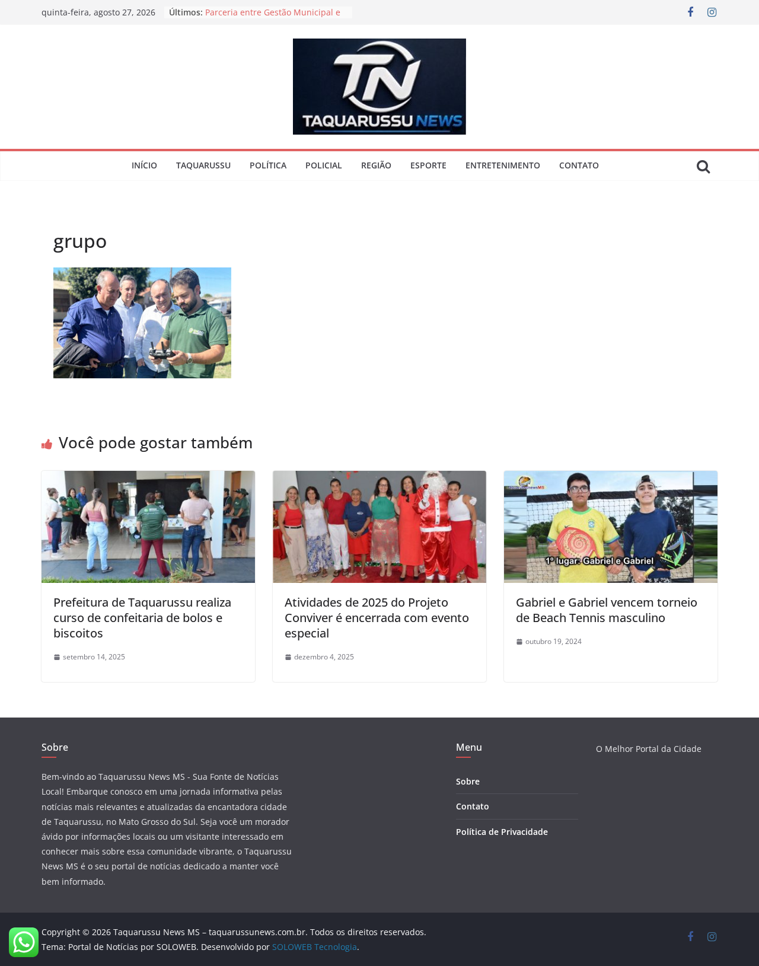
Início (144, 165)
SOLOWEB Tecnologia (314, 946)
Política (268, 165)
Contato (579, 165)
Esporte (428, 165)
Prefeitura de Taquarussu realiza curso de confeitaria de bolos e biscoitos (142, 617)
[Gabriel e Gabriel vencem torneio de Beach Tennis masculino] (610, 479)
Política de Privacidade (502, 831)
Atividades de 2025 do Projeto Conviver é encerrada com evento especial (377, 617)
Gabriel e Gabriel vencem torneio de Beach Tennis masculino (606, 610)
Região (376, 165)
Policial (323, 165)
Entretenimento (502, 165)
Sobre (468, 781)
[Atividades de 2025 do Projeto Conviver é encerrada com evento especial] (379, 479)
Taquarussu (203, 165)
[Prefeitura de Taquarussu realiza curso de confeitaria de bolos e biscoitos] (148, 479)
